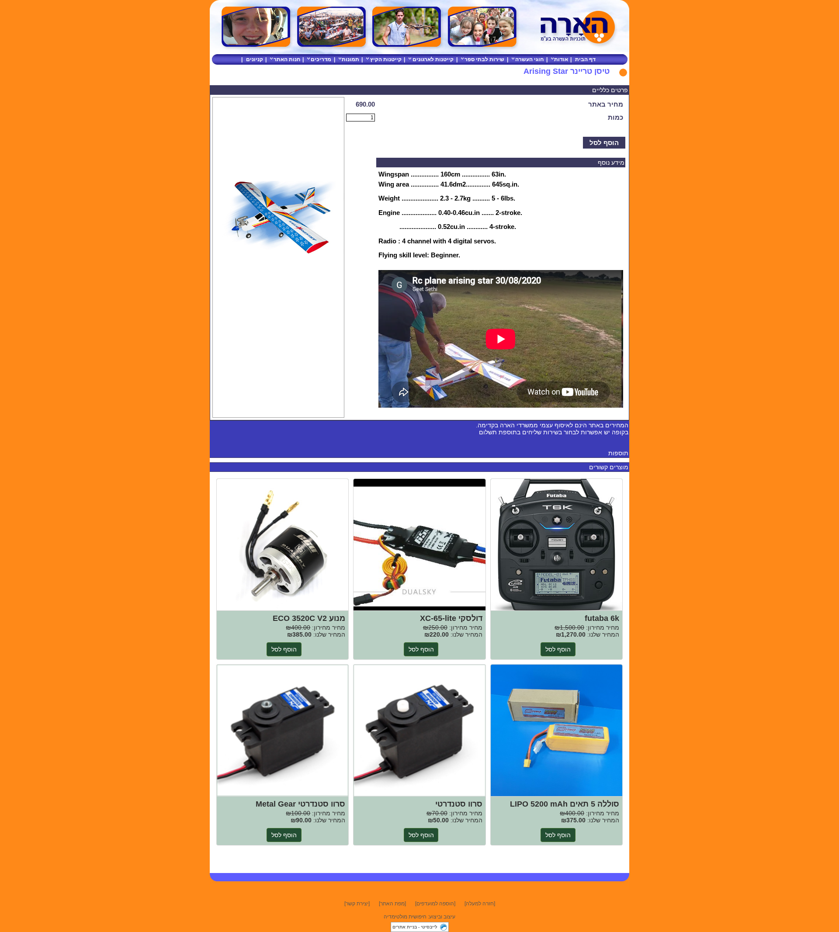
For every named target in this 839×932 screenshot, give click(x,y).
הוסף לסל (604, 142)
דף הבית (585, 59)
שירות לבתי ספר (484, 59)
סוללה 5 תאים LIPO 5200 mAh (556, 731)
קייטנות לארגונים (433, 59)
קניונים (254, 59)
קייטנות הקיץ (386, 59)
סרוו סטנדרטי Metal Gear (282, 731)
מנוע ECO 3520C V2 (282, 545)
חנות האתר (287, 59)
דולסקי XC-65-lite (419, 545)
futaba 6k (556, 545)
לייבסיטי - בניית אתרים (414, 927)
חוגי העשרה (529, 59)
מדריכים (321, 59)
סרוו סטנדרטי (419, 731)
